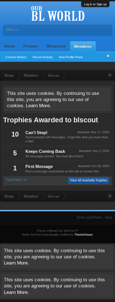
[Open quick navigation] (110, 75)
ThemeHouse (83, 234)
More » (11, 30)
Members (83, 46)
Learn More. (38, 105)
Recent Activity (43, 57)
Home (9, 46)
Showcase (56, 46)
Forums (30, 46)
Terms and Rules (89, 217)
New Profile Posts (71, 57)
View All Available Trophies (88, 180)
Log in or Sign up (95, 4)
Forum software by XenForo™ (57, 230)
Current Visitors (16, 57)
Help (108, 217)
